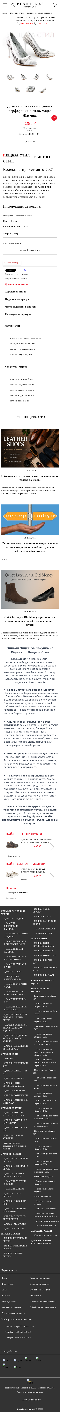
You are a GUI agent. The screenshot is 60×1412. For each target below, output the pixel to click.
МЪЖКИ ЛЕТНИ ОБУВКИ (42, 910)
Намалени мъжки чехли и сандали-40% (46, 1124)
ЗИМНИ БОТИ (11, 1058)
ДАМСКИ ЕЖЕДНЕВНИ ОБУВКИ (15, 1159)
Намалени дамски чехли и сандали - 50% (46, 1043)
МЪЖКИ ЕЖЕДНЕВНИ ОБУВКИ (15, 1239)
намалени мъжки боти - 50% (46, 1027)
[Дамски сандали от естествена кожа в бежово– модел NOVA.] (12, 874)
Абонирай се (14, 856)
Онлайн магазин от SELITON (30, 1409)
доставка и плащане (11, 1307)
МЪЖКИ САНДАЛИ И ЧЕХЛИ (44, 922)
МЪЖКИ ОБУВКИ (10, 1234)
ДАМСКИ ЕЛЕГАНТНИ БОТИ (15, 1072)
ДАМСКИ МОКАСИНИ (15, 1224)
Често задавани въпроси (20, 306)
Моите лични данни (31, 1400)
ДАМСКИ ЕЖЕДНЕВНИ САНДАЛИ (11, 926)
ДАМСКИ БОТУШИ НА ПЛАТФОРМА (15, 1121)
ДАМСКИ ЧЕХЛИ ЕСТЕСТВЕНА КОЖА (14, 993)
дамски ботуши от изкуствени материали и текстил (14, 1146)
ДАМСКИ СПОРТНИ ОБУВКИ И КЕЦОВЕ (13, 1175)
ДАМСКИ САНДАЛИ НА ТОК (15, 965)
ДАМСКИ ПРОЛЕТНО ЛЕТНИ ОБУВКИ (14, 1217)
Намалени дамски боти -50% (46, 1012)
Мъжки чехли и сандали (47, 1221)
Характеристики (15, 291)
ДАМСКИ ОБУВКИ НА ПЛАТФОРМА (15, 1210)
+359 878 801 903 (23, 1337)
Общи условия (9, 1301)
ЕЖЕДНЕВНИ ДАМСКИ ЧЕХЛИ (12, 977)
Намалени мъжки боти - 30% (46, 1140)
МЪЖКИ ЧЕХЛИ (44, 933)
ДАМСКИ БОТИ (9, 1054)
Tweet (26, 270)
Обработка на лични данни (43, 1307)
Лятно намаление (42, 1196)
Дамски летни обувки (46, 1209)
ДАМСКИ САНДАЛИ (14, 918)
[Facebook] (5, 1343)
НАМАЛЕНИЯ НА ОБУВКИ (40, 990)
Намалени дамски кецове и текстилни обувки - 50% (43, 1052)
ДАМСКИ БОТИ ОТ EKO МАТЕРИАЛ (16, 1101)
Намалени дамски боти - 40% (46, 1086)
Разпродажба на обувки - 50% (45, 997)
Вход (4, 1278)
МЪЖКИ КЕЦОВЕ (43, 916)
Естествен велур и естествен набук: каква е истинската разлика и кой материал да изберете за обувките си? (30, 547)
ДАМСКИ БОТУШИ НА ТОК (15, 1129)
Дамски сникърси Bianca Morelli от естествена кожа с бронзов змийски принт (36, 841)
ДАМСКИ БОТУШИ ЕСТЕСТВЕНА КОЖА (13, 1114)
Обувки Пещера (12, 262)
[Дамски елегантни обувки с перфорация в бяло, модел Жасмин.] (11, 79)
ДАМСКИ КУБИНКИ (14, 1078)
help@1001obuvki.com (23, 1326)
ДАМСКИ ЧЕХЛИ (12, 972)
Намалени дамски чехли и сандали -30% (46, 1170)
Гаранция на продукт (18, 314)
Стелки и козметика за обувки (42, 982)
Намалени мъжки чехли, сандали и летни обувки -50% (45, 1063)
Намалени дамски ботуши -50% (43, 1005)
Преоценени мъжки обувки (44, 1190)
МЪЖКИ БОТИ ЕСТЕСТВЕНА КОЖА (43, 944)
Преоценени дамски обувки (44, 1182)
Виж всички (11, 898)
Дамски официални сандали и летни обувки (45, 1214)
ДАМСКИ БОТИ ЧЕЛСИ (16, 1095)
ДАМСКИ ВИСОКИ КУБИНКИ (13, 1136)
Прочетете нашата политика (30, 1392)
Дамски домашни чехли (45, 1235)
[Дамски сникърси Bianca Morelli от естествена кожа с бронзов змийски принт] (12, 844)
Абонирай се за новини (18, 893)
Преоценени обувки (43, 1176)
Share (11, 270)
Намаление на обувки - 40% (44, 1071)
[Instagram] (18, 1343)
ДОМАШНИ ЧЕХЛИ (41, 1231)
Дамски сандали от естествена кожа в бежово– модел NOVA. (34, 871)
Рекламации (36, 1296)
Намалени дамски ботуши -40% (43, 1094)
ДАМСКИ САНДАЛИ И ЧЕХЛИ (13, 912)
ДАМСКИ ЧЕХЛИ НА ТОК (15, 1000)
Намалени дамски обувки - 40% (43, 1109)
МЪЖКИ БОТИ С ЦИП (45, 955)
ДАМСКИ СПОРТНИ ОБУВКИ (15, 1182)
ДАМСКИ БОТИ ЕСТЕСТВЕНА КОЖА (13, 1084)
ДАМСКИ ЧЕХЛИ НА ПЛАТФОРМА (15, 1008)
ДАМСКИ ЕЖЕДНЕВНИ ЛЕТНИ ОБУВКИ (15, 1047)
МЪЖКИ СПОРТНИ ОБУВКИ (13, 1254)
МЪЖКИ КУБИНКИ (43, 951)
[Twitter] (11, 1343)
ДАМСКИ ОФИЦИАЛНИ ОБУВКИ (39, 13)
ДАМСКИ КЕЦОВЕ (15, 1189)
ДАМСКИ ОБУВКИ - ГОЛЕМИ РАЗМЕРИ (41, 1242)
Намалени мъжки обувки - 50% (43, 1020)
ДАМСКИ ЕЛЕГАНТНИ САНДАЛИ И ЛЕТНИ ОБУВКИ (15, 1017)
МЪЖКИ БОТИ (39, 939)
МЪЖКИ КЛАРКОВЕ (44, 975)
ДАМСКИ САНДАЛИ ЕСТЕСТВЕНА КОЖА (15, 942)
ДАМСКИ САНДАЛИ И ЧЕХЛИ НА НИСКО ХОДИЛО (15, 1028)
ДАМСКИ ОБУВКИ (17, 13)
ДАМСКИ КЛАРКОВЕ (14, 1091)
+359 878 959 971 (23, 1332)
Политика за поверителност (43, 1301)
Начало (4, 13)
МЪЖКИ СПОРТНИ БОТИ (43, 961)
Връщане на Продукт (40, 1290)
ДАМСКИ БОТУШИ (11, 1108)
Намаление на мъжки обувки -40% (45, 1102)
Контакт (6, 1296)
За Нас (5, 1290)
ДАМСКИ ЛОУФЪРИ (14, 1228)
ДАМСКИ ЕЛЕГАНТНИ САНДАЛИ (16, 935)
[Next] (50, 846)
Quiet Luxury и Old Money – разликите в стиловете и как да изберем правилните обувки (29, 621)
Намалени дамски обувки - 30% (43, 1162)
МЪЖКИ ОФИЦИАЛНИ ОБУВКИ (15, 1247)
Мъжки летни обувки (46, 1226)
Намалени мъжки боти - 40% (46, 1079)
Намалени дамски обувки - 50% (43, 1035)
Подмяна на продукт (18, 299)
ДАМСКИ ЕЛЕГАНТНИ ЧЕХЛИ (16, 985)
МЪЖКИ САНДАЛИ (45, 929)
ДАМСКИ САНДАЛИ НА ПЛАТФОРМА (15, 958)
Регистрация (8, 1284)
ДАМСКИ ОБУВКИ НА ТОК (15, 1202)
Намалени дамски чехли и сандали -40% (46, 1117)
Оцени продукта (11, 274)
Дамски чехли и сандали (42, 1202)
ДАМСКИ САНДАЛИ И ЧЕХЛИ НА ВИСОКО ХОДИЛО (15, 1038)
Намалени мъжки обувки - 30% (43, 1147)
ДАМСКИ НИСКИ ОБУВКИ (12, 1195)
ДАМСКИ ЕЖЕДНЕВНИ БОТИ (15, 1064)
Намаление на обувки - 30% (44, 1132)
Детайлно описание (17, 284)
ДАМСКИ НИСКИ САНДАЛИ (13, 950)
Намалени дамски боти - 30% (46, 1155)
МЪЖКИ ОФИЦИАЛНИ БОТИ (45, 969)
